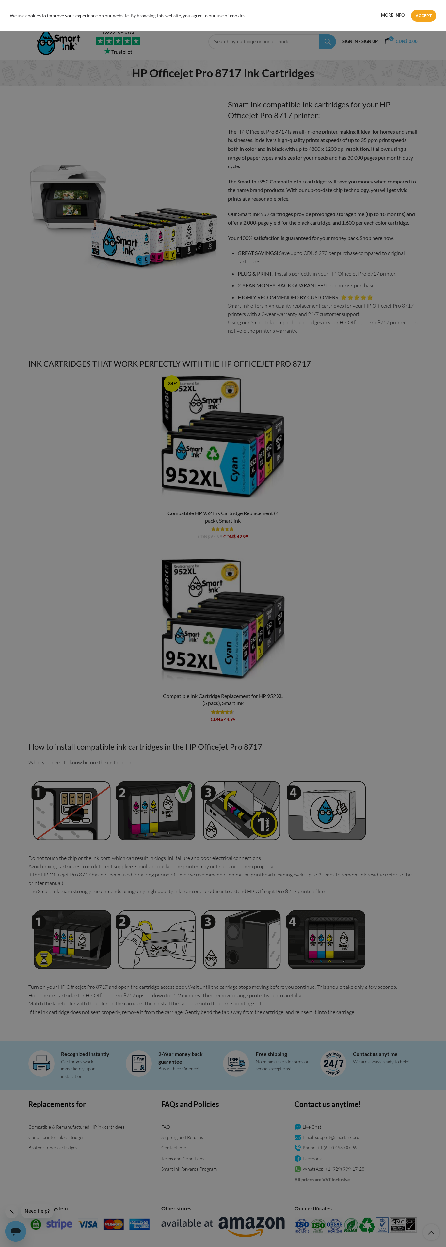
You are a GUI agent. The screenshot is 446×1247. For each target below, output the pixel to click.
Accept (424, 15)
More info (393, 15)
